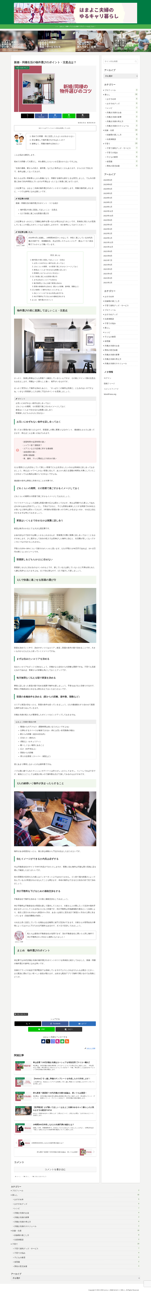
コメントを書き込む (55, 1169)
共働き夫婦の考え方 (21, 1014)
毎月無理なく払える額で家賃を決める (48, 283)
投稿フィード (109, 384)
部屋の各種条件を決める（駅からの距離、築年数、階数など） (57, 286)
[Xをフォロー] (48, 1041)
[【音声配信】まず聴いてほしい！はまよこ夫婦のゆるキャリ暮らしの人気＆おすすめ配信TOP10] (19, 41)
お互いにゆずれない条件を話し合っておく (49, 263)
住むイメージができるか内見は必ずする (48, 293)
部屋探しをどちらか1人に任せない (46, 273)
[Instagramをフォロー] (53, 1041)
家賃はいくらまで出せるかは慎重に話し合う (50, 270)
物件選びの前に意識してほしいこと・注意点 (48, 260)
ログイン (107, 378)
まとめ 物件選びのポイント (42, 300)
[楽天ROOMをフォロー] (57, 1041)
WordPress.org (110, 394)
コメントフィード (111, 389)
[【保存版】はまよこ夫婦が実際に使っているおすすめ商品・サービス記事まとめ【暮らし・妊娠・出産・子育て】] (57, 41)
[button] (82, 116)
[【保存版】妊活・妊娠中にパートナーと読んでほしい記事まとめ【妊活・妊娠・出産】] (94, 41)
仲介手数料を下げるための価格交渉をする (49, 296)
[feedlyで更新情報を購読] (62, 1041)
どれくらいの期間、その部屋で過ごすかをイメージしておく (56, 266)
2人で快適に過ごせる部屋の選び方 (44, 276)
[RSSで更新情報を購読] (67, 1041)
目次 (52, 255)
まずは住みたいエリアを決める (45, 280)
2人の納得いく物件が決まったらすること (47, 290)
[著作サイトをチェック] (43, 1041)
